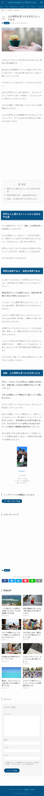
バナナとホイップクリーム (22, 2)
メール (6, 747)
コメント (7, 714)
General (7, 23)
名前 (6, 740)
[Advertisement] (22, 151)
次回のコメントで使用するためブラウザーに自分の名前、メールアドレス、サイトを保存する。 (22, 763)
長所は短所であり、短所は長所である (22, 195)
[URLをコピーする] (39, 581)
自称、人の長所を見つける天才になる (22, 198)
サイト (6, 755)
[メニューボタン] (2, 2)
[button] (5, 581)
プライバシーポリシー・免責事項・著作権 (22, 789)
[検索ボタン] (41, 2)
